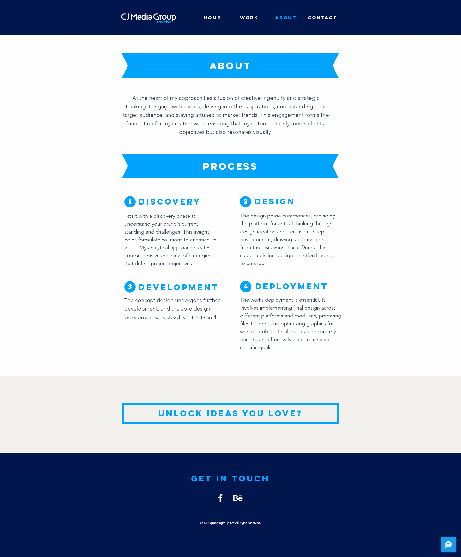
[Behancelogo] (238, 498)
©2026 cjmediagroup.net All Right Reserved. (230, 523)
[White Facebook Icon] (220, 498)
